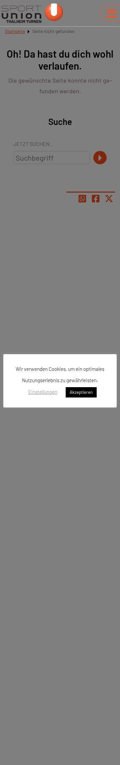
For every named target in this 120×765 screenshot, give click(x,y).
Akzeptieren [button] (81, 392)
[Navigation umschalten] (111, 13)
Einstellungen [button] (42, 392)
